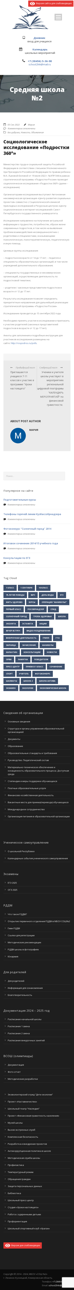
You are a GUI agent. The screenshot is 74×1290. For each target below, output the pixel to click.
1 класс (10, 587)
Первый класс (13, 609)
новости (52, 652)
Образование (15, 746)
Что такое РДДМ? (17, 914)
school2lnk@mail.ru (40, 64)
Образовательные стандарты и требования (32, 753)
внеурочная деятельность (21, 638)
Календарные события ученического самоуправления (38, 858)
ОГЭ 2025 (12, 889)
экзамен (11, 688)
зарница (11, 645)
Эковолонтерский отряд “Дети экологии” (30, 1094)
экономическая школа (53, 688)
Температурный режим (20, 1172)
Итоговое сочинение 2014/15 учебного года (30, 543)
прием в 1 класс (34, 666)
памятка (23, 659)
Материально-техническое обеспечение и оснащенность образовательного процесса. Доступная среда (38, 771)
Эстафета (27, 623)
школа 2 (28, 681)
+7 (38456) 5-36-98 (40, 61)
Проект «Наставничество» (22, 1101)
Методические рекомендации (24, 942)
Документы (14, 739)
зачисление (29, 645)
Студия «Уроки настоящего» (23, 1207)
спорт (9, 673)
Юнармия (13, 956)
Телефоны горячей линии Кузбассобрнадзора (32, 514)
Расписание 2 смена (19, 1033)
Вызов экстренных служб (21, 1129)
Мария (31, 124)
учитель (24, 673)
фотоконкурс (42, 673)
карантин (11, 652)
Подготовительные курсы (19, 499)
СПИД (53, 609)
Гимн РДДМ (14, 928)
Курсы (32, 602)
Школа (62, 616)
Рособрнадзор (36, 609)
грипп (46, 638)
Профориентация (17, 1221)
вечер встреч (13, 630)
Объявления (37, 132)
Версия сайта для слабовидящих (53, 3)
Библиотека (14, 1193)
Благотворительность (20, 995)
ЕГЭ (62, 595)
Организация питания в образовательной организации (39, 816)
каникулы (48, 645)
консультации (32, 652)
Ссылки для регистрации (21, 935)
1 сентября (26, 587)
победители (41, 659)
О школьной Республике (21, 851)
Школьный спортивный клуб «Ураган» (29, 1228)
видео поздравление (38, 630)
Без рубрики (14, 132)
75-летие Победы (15, 595)
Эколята (11, 623)
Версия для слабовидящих (25, 1245)
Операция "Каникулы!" (54, 602)
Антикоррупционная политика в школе (29, 1150)
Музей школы (15, 1122)
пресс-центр (12, 666)
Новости (25, 132)
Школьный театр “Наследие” (24, 1108)
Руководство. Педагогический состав (28, 760)
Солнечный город (16, 616)
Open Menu (58, 17)
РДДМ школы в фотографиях (23, 949)
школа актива (47, 681)
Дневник (39, 38)
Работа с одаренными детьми (24, 1214)
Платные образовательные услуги (27, 788)
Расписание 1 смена (19, 1026)
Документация (16, 1064)
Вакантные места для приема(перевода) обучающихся (38, 802)
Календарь (40, 49)
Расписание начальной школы (24, 1019)
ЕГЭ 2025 (12, 882)
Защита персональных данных (25, 1186)
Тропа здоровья (42, 616)
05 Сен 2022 (14, 124)
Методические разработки (23, 1078)
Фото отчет (14, 1071)
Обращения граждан (19, 1179)
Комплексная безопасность (23, 1136)
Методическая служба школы (24, 1158)
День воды (47, 595)
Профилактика (16, 1165)
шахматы (11, 681)
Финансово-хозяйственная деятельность (31, 795)
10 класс (43, 587)
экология (27, 688)
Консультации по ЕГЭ (16, 558)
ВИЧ (33, 595)
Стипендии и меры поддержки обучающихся (32, 781)
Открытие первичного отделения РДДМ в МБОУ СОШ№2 (39, 921)
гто (58, 638)
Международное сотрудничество (26, 809)
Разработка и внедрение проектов (27, 1143)
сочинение (56, 666)
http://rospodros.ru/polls (24, 343)
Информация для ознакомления (25, 988)
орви (9, 659)
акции (43, 623)
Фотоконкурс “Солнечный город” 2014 (27, 528)
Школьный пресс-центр (21, 1200)
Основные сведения (19, 721)
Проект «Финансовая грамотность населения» (33, 1115)
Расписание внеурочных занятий (26, 1040)
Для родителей (16, 980)
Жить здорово (14, 602)
